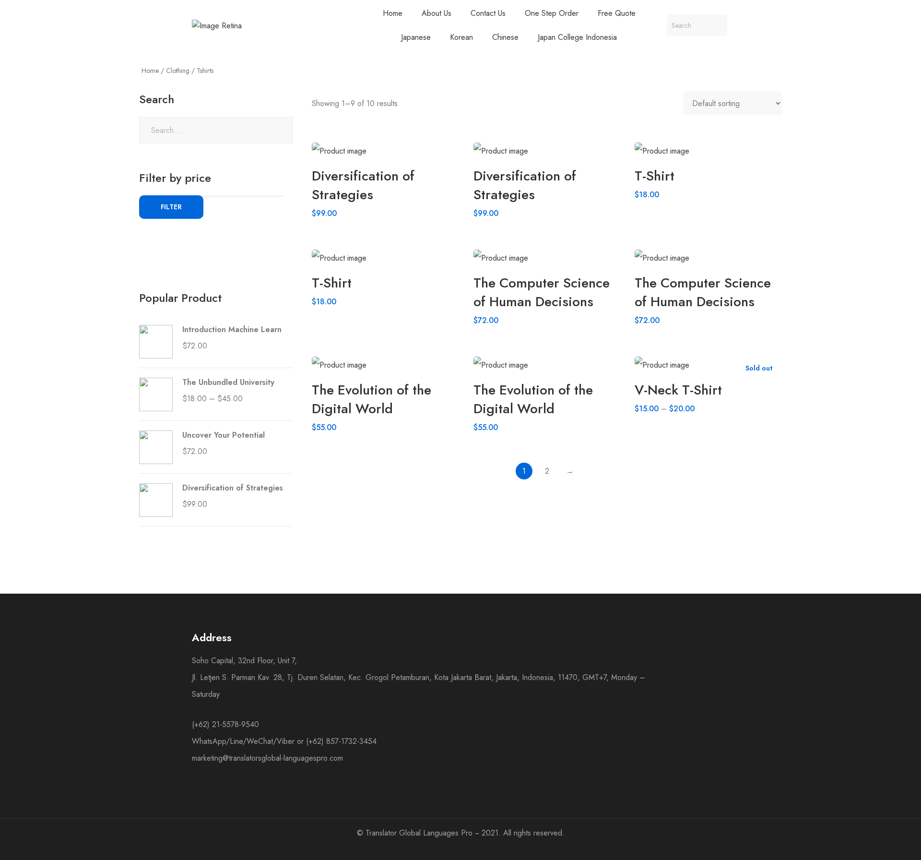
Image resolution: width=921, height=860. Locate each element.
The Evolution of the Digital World (371, 399)
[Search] (716, 25)
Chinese (505, 37)
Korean (461, 37)
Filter (171, 207)
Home (392, 13)
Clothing (177, 70)
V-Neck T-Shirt (678, 390)
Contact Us (488, 13)
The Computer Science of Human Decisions (541, 292)
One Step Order (552, 13)
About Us (436, 13)
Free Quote (617, 13)
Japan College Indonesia (577, 37)
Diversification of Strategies (363, 185)
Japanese (416, 37)
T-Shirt (654, 176)
